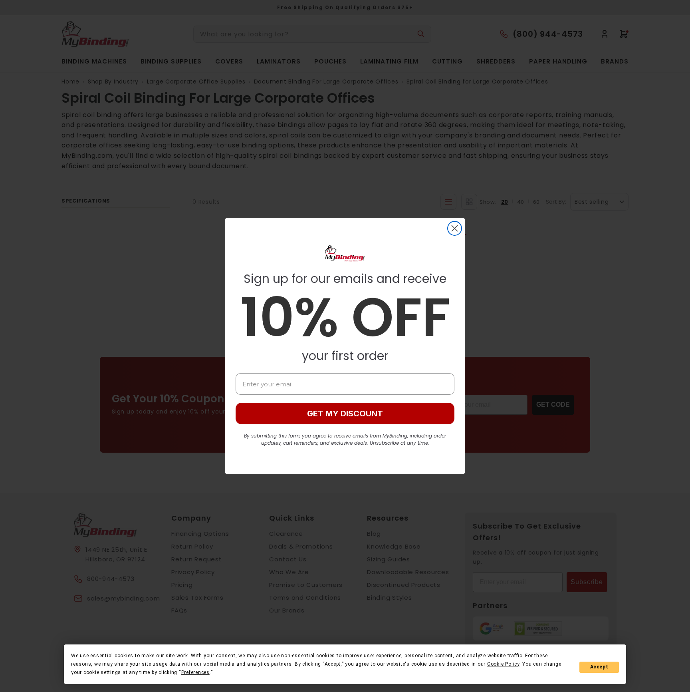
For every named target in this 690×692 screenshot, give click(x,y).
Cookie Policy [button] (503, 664)
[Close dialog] (455, 228)
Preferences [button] (195, 672)
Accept (599, 667)
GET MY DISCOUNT (345, 413)
